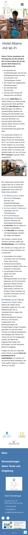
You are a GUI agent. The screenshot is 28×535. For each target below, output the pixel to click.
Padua (6, 261)
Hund (9, 296)
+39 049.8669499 (10, 506)
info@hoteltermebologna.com (14, 512)
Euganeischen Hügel (9, 302)
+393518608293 (10, 509)
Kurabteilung (11, 215)
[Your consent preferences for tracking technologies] (25, 532)
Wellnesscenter (12, 196)
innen (9, 208)
